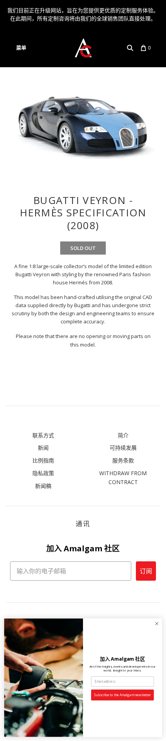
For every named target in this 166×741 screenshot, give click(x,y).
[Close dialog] (156, 623)
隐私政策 (43, 473)
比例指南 (43, 460)
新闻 (43, 447)
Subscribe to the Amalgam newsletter (122, 695)
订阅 (146, 571)
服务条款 (123, 460)
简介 (123, 435)
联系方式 (43, 435)
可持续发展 (123, 447)
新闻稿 (43, 485)
